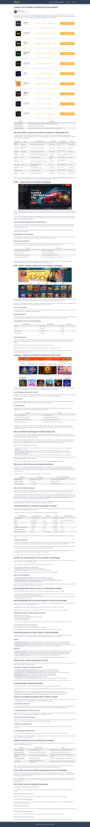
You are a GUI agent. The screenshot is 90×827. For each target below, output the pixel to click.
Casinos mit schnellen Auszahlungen (56, 2)
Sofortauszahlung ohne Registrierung (64, 177)
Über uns (73, 2)
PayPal (38, 339)
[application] (64, 2)
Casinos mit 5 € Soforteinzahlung (55, 535)
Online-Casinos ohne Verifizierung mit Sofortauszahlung (57, 497)
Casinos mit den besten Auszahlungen (55, 461)
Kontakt (68, 2)
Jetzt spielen (67, 23)
